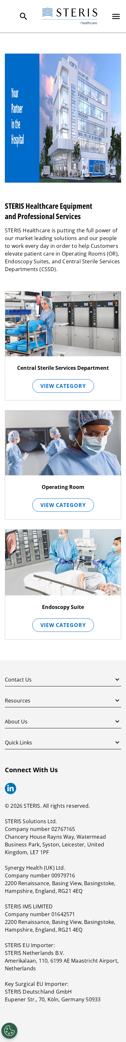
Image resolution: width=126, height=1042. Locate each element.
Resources (17, 700)
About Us (16, 721)
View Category (63, 385)
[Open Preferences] (9, 1031)
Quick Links (18, 742)
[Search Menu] (23, 16)
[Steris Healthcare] (69, 16)
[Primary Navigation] (116, 16)
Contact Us (18, 679)
